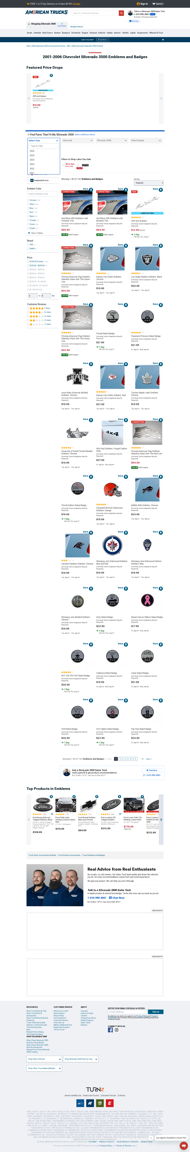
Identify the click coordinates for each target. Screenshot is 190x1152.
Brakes (57, 33)
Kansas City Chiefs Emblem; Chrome (109, 278)
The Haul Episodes (33, 1027)
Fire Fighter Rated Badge (107, 729)
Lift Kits (125, 33)
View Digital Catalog (34, 1034)
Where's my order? (61, 1011)
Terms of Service (123, 1146)
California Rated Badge (106, 673)
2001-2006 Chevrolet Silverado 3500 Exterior (85, 46)
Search (121, 13)
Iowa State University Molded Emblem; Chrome (74, 393)
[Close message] (163, 39)
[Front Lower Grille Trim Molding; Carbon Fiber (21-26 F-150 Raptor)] (134, 804)
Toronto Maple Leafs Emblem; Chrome (145, 393)
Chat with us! (59, 1023)
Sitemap (93, 1142)
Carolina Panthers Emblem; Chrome (77, 564)
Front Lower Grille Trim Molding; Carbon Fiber (133, 819)
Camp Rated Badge (140, 673)
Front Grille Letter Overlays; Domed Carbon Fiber (65, 820)
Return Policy (59, 1016)
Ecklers (121, 1095)
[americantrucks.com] (46, 12)
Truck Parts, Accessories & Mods (42, 855)
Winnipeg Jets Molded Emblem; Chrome (75, 618)
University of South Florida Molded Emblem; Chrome (76, 452)
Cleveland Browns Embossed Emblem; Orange (109, 509)
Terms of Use (59, 1030)
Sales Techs (85, 1023)
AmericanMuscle (73, 1095)
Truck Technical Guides (35, 1023)
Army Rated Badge (104, 617)
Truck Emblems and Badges (93, 855)
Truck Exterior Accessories (69, 855)
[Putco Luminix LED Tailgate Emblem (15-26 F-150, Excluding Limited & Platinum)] (111, 804)
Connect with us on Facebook (110, 1030)
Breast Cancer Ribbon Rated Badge (147, 617)
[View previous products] (28, 98)
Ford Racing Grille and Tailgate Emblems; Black (43, 822)
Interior (117, 33)
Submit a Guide (87, 1013)
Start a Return (59, 1013)
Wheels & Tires (156, 33)
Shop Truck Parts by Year (36, 1011)
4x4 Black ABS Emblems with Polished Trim (74, 219)
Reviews (84, 1025)
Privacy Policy (141, 1016)
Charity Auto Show (88, 1018)
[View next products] (161, 98)
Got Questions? (60, 1018)
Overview (84, 1011)
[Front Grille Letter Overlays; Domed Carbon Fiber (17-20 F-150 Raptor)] (65, 804)
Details (76, 3)
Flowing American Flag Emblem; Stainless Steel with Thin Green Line (75, 279)
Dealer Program (87, 1020)
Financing (30, 1020)
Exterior (101, 33)
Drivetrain (75, 33)
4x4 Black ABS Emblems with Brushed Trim (109, 219)
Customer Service (61, 1020)
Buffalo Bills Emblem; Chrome (144, 505)
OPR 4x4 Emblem (43, 98)
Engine (85, 33)
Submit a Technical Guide (36, 1025)
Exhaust (93, 33)
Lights (133, 33)
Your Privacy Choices (128, 1142)
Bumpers (66, 33)
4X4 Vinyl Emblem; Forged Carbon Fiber (111, 449)
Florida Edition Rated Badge (73, 505)
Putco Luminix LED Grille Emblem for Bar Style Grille (156, 822)
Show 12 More (37, 233)
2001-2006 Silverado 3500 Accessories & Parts (45, 46)
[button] (134, 21)
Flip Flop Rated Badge (141, 729)
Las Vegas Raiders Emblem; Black (146, 277)
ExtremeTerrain (108, 1095)
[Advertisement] (95, 931)
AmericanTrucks (91, 1095)
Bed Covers (48, 33)
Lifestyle (37, 33)
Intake (110, 33)
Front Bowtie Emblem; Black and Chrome (88, 821)
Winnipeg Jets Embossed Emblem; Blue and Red (112, 562)
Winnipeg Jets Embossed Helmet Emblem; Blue (146, 562)
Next (148, 759)
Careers (84, 1016)
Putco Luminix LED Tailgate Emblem (109, 820)
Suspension (142, 33)
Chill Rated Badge (69, 729)
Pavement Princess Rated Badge (146, 336)
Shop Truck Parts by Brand (37, 1018)
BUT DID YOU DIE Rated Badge (75, 675)
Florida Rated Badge (105, 333)
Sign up (155, 1012)
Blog (28, 1030)
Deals (29, 33)
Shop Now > (103, 40)
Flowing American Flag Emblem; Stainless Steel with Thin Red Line (146, 452)
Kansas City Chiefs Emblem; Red (111, 395)
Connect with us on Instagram (116, 1030)
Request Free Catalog (35, 1032)
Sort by (137, 179)
